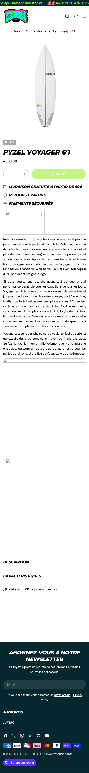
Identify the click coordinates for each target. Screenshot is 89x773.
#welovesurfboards (59, 754)
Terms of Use (62, 694)
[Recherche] (67, 16)
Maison (18, 31)
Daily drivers (38, 31)
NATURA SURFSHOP (29, 754)
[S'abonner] (81, 684)
